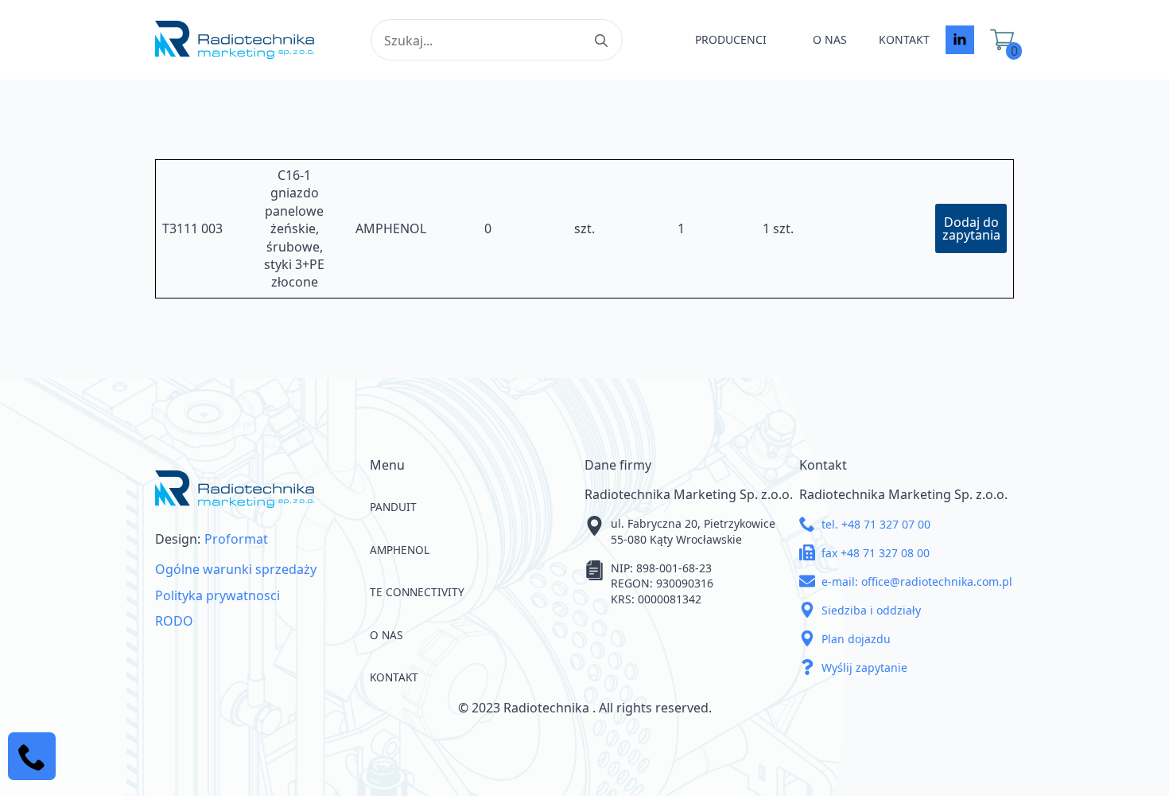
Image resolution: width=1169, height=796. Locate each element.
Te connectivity (417, 591)
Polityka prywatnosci (217, 595)
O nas (830, 39)
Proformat (236, 539)
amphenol (399, 549)
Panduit (393, 506)
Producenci (731, 39)
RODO (174, 621)
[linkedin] (960, 39)
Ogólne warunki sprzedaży (236, 569)
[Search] (601, 40)
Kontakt (904, 39)
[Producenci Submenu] (782, 39)
